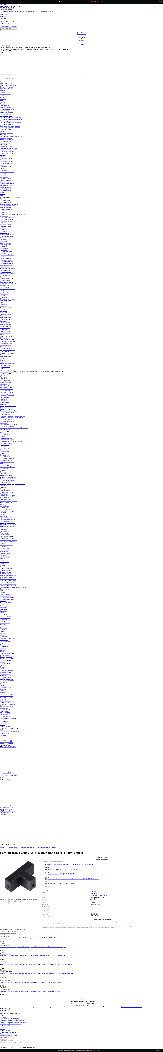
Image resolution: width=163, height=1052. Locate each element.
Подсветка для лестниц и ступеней (11, 441)
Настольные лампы (6, 528)
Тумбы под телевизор (7, 658)
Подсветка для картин (7, 440)
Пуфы (2, 665)
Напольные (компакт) (7, 217)
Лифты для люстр (5, 390)
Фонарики (3, 516)
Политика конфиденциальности (10, 1024)
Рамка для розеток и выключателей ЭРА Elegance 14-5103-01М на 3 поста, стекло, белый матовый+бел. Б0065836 (8, 743)
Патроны (3, 555)
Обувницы (3, 682)
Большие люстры (5, 382)
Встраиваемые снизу (6, 236)
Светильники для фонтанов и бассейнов (13, 587)
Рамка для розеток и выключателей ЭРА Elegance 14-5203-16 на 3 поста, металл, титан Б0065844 (8, 811)
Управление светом (6, 387)
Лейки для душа (5, 275)
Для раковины (4, 248)
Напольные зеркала (6, 696)
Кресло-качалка (5, 623)
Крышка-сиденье (5, 224)
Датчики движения (6, 567)
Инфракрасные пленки (7, 353)
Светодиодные (5, 531)
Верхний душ (4, 267)
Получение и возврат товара (9, 728)
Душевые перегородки (7, 206)
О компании (4, 11)
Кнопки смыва (5, 297)
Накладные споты (6, 460)
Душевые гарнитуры (6, 263)
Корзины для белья (6, 138)
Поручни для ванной (6, 153)
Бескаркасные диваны (7, 599)
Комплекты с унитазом (7, 289)
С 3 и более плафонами (7, 458)
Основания (3, 611)
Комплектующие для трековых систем (12, 416)
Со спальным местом (7, 597)
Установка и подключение (8, 1035)
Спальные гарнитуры (7, 701)
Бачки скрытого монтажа (8, 299)
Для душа (3, 253)
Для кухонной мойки (7, 255)
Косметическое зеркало (7, 139)
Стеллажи (3, 689)
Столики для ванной (6, 161)
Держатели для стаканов (8, 121)
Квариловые (4, 177)
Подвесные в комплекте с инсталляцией (13, 214)
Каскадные (3, 384)
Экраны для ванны (6, 180)
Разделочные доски (6, 343)
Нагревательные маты (7, 348)
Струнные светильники (7, 412)
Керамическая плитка (31, 47)
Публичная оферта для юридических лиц (13, 1022)
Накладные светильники (8, 406)
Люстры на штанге (6, 385)
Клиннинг (41, 47)
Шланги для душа (6, 280)
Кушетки (3, 601)
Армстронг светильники (8, 580)
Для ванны (3, 250)
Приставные (4, 216)
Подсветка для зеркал (7, 438)
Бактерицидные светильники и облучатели (14, 428)
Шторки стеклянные (6, 182)
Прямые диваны (5, 594)
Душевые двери (5, 200)
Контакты (49, 11)
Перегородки (4, 316)
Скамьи (2, 668)
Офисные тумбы (5, 660)
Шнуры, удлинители (6, 568)
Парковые (3, 512)
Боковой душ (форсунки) (8, 273)
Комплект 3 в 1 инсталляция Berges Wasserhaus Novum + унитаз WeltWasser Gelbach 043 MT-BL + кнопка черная (36, 964)
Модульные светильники (8, 524)
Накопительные (5, 328)
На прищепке (4, 451)
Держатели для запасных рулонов (11, 119)
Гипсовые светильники (7, 421)
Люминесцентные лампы (8, 585)
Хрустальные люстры (7, 380)
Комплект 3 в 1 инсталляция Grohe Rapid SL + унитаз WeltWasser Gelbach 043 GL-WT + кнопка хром (32, 938)
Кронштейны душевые (7, 268)
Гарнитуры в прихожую (7, 704)
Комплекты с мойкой (7, 336)
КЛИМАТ (43, 372)
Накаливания (4, 550)
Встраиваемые (4, 402)
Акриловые (3, 170)
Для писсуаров (5, 292)
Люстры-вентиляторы (7, 392)
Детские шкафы (5, 674)
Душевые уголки (5, 199)
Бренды (7, 46)
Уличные (3, 504)
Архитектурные (5, 509)
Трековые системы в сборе (8, 411)
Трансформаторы (5, 572)
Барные (2, 629)
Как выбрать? (4, 1037)
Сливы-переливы (5, 187)
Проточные (3, 329)
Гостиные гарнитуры (7, 702)
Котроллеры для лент (7, 499)
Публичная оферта (6, 730)
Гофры (2, 362)
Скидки (2, 46)
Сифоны (2, 360)
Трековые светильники (7, 479)
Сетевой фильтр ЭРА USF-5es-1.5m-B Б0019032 (60, 883)
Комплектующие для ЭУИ (8, 575)
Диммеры (3, 563)
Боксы (2, 195)
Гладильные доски (6, 116)
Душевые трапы (5, 365)
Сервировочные (5, 641)
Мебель (47, 47)
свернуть (160, 1)
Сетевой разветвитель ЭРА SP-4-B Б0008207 (59, 874)
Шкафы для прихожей (7, 680)
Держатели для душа (6, 282)
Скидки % (3, 1039)
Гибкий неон (4, 494)
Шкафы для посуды (6, 679)
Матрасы (3, 607)
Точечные (3, 404)
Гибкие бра (3, 436)
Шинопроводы (5, 414)
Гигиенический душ (6, 278)
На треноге (3, 470)
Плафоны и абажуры (6, 389)
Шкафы (2, 95)
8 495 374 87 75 (5, 6)
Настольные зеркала (6, 697)
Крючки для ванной (6, 141)
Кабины (2, 194)
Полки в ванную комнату (8, 150)
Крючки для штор (5, 143)
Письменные (4, 646)
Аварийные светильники (8, 579)
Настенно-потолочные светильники (11, 418)
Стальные (3, 173)
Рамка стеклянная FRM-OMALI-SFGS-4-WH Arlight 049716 (9, 775)
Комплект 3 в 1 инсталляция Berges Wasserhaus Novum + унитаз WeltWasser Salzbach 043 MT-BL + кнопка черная (36, 973)
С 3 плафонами (5, 434)
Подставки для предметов (8, 148)
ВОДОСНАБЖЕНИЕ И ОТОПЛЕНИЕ (27, 372)
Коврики (3, 134)
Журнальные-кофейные (7, 638)
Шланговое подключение (8, 284)
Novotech (93, 891)
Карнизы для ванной (6, 133)
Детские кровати (5, 606)
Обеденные (3, 628)
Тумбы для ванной (6, 657)
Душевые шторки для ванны (9, 204)
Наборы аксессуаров (6, 146)
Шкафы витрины (5, 677)
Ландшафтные (4, 506)
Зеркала (2, 90)
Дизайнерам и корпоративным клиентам (33, 11)
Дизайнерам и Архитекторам (9, 731)
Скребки (3, 156)
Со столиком (4, 468)
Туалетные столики (6, 645)
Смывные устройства (7, 314)
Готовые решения (5, 94)
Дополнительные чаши (7, 339)
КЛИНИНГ (50, 372)
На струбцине (4, 448)
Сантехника (4, 47)
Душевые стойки (5, 270)
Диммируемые (4, 548)
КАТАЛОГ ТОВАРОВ (7, 845)
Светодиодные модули (7, 496)
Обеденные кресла (6, 619)
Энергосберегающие (6, 545)
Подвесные (3, 212)
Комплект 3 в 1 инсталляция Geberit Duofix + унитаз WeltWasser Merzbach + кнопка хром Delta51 (31, 982)
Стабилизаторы (5, 570)
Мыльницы (3, 144)
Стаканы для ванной (6, 158)
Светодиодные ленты (7, 489)
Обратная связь (5, 733)
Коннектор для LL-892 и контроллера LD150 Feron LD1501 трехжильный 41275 (71, 864)
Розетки (2, 558)
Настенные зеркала (6, 694)
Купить (23, 929)
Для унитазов (4, 287)
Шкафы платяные (5, 672)
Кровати (2, 604)
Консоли (3, 102)
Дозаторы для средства (7, 341)
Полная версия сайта (6, 1041)
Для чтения (3, 472)
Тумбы (2, 97)
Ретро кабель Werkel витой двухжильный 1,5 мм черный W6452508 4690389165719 (72, 879)
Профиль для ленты (6, 492)
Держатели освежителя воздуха (10, 126)
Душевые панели (5, 272)
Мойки (2, 334)
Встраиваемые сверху (7, 234)
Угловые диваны (5, 596)
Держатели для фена (6, 124)
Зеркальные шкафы (6, 89)
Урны (2, 165)
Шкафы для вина (5, 687)
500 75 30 (5, 16)
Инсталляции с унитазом (8, 933)
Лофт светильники (6, 419)
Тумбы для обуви (5, 655)
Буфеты (2, 685)
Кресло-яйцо (4, 624)
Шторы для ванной (6, 167)
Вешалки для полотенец (8, 114)
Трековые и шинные (6, 409)
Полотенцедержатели (7, 151)
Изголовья (3, 609)
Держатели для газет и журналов (10, 117)
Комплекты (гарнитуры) (8, 85)
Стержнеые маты (5, 351)
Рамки (2, 560)
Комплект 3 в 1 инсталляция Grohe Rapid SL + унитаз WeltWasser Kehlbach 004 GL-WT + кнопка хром (33, 947)
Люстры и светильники (15, 47)
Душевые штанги (5, 277)
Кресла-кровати (5, 618)
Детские (2, 450)
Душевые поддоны (6, 202)
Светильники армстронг (8, 519)
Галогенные (4, 546)
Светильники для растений (9, 424)
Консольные (4, 640)
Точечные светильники (7, 526)
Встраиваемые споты (7, 462)
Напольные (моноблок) (7, 219)
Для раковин (4, 294)
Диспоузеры (4, 338)
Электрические (5, 323)
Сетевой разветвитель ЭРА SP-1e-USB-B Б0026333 (61, 869)
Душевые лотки (5, 367)
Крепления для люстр (7, 394)
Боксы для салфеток (6, 112)
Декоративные (4, 445)
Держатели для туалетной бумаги (11, 122)
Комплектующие (5, 107)
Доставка (11, 11)
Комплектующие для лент (8, 501)
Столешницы (4, 233)
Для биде (3, 256)
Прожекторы (4, 507)
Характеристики (47, 890)
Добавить (3, 934)
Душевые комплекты (6, 265)
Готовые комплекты (6, 251)
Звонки (2, 565)
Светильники (4, 105)
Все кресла (3, 614)
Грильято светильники (7, 582)
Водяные (3, 321)
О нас (2, 1015)
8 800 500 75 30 (15, 6)
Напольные (3, 241)
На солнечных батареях (7, 511)
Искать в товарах (5, 75)
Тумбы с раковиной (6, 87)
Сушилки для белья (6, 163)
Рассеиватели (4, 497)
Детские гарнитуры (6, 706)
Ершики (2, 131)
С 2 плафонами (5, 433)
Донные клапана (5, 243)
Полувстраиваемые (6, 238)
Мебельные (3, 423)
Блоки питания (5, 490)
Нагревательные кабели (7, 350)
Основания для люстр (7, 395)
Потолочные (4, 377)
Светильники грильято (7, 521)
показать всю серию (100, 895)
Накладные (3, 231)
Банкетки (3, 99)
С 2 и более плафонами (7, 467)
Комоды (2, 100)
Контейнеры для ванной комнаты (11, 136)
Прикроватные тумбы (7, 653)
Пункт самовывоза (6, 726)
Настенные (3, 407)
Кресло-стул (4, 621)
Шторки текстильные (7, 183)
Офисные (3, 446)
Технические (4, 551)
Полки (2, 104)
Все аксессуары (5, 111)
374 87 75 (5, 15)
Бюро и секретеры (6, 684)
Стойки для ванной (6, 160)
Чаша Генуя (3, 222)
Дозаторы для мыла (6, 129)
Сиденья (2, 155)
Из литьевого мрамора (7, 172)
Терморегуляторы (5, 355)
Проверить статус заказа (8, 1032)
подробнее (102, 1)
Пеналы (2, 92)
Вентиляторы (4, 589)
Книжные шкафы (5, 675)
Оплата (17, 11)
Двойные (3, 239)
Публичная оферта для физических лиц (12, 1020)
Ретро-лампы (4, 533)
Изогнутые (3, 473)
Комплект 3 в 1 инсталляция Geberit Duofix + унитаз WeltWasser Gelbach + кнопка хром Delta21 (30, 991)
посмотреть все (59, 862)
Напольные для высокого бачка (10, 221)
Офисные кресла (5, 616)
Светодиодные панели (7, 426)
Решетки (3, 368)
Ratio (92, 895)
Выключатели (4, 562)
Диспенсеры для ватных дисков (10, 128)
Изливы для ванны (6, 258)
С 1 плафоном (4, 431)
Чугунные (3, 175)
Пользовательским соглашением (131, 1007)
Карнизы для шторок (6, 185)
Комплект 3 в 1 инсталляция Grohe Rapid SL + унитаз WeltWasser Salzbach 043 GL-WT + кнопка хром (32, 955)
